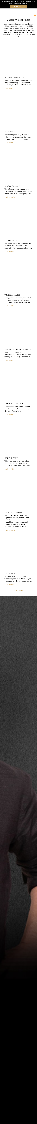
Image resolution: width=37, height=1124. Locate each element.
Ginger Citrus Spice (14, 186)
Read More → (10, 88)
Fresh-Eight (10, 573)
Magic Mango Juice (13, 404)
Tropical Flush (12, 295)
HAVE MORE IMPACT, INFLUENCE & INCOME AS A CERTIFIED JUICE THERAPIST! (18, 2)
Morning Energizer (14, 77)
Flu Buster (9, 132)
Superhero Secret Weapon (17, 349)
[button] (18, 590)
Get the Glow (11, 458)
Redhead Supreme (13, 512)
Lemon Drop (10, 240)
